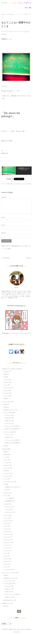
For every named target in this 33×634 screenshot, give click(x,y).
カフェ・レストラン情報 (11, 426)
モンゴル (6, 492)
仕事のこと (8, 420)
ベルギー (6, 382)
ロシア (5, 495)
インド (5, 478)
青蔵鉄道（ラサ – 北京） (11, 487)
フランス (6, 379)
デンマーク (7, 537)
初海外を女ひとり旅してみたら (17, 629)
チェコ (5, 553)
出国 (5, 376)
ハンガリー (7, 545)
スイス (5, 556)
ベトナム (6, 462)
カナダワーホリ (10, 14)
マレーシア (7, 468)
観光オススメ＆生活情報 (11, 428)
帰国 (5, 398)
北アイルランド (9, 512)
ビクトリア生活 (27, 183)
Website (3, 233)
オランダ (6, 531)
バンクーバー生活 (8, 431)
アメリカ (6, 564)
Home (3, 14)
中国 (5, 484)
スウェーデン (7, 539)
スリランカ (7, 476)
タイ (5, 457)
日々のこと (8, 415)
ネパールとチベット (9, 481)
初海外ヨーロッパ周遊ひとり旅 (11, 368)
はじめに (6, 371)
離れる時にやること (9, 600)
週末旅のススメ (7, 603)
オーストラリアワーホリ (9, 572)
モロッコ (6, 518)
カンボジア (7, 465)
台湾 (5, 470)
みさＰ (11, 31)
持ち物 (5, 454)
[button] (27, 7)
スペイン (6, 395)
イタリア (6, 390)
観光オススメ (8, 597)
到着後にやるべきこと (9, 409)
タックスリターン (8, 580)
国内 (5, 606)
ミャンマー (7, 473)
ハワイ (5, 566)
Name (3, 217)
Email (3, 225)
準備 (5, 374)
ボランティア (8, 423)
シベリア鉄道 (8, 498)
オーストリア (7, 387)
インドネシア (7, 569)
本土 (6, 489)
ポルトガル (7, 520)
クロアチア (7, 561)
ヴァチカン (7, 393)
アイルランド (7, 534)
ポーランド (7, 550)
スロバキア (7, 547)
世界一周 (5, 449)
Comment (4, 197)
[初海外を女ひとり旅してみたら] (16, 3)
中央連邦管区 (8, 500)
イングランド (8, 506)
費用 (5, 404)
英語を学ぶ (10, 183)
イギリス (6, 504)
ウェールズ (8, 509)
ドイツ (5, 385)
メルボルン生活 (8, 583)
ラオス (5, 459)
